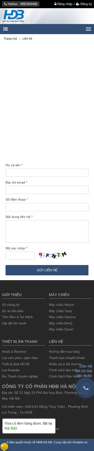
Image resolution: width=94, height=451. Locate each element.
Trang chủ (10, 38)
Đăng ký (86, 4)
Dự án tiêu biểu (12, 311)
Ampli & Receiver (14, 351)
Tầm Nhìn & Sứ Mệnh (17, 317)
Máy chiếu (59, 295)
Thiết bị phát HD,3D (15, 364)
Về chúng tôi (11, 305)
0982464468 (28, 4)
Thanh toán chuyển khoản (67, 358)
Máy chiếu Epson (61, 329)
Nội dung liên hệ (19, 217)
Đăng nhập (64, 4)
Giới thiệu (12, 295)
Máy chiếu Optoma (62, 317)
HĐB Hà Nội (44, 442)
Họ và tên (14, 165)
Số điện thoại (17, 199)
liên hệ (56, 342)
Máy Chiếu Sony (60, 311)
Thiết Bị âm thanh (19, 342)
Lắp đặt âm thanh (14, 323)
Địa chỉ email (16, 182)
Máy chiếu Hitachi (61, 305)
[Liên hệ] (47, 16)
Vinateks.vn (79, 442)
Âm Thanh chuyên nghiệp (20, 376)
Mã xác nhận (16, 248)
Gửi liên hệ (47, 270)
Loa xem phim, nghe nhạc (20, 358)
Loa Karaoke (11, 370)
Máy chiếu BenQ (60, 323)
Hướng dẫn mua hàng (64, 351)
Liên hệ (27, 38)
